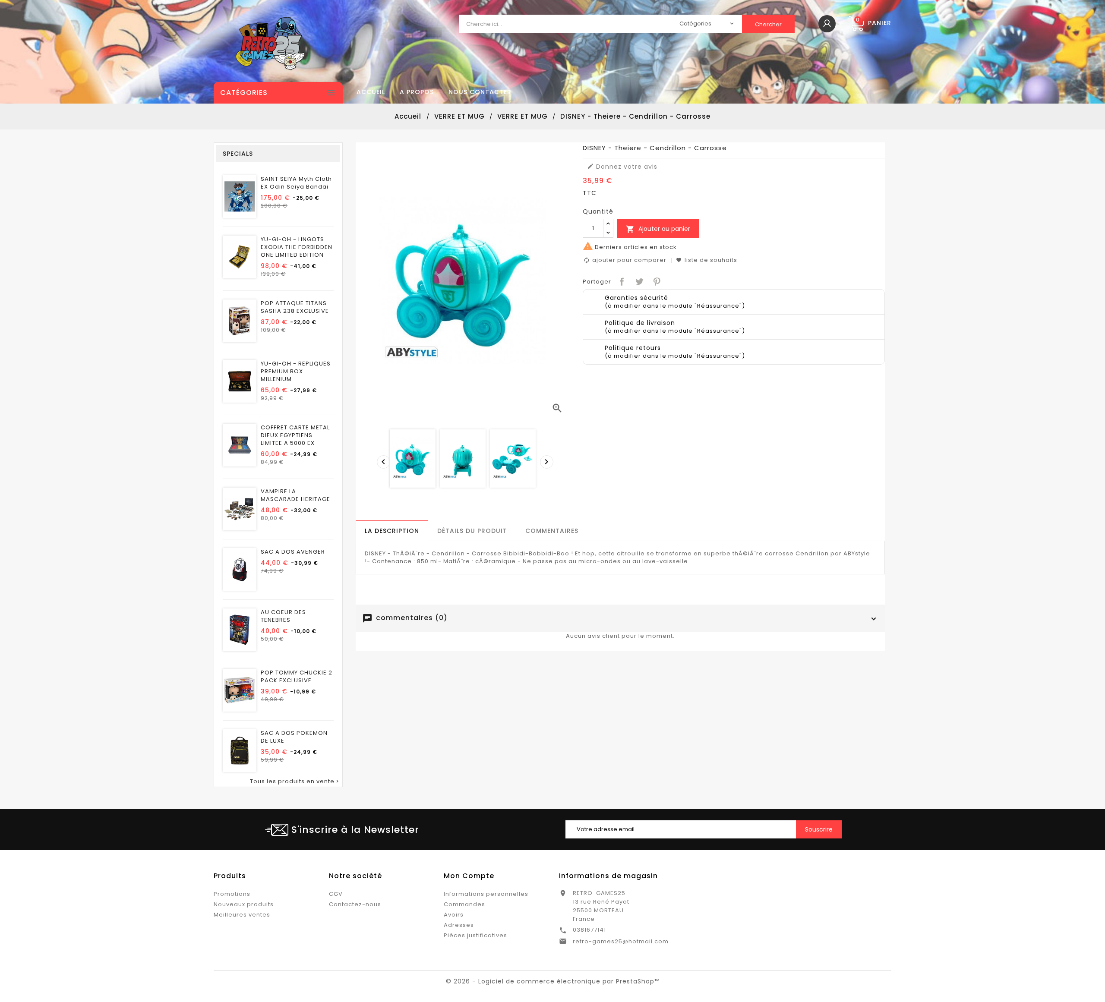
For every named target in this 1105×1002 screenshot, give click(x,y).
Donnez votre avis (622, 166)
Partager (621, 280)
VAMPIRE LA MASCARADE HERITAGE (295, 495)
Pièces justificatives (475, 935)
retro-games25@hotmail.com (621, 941)
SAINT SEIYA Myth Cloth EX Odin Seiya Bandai (296, 183)
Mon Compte (469, 876)
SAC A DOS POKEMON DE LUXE (294, 737)
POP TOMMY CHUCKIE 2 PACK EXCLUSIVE (296, 676)
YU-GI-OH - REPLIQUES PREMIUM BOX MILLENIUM (296, 371)
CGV (336, 894)
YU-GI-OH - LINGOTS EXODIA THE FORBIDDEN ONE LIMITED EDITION (296, 247)
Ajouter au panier (658, 228)
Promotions (232, 894)
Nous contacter (479, 92)
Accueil (371, 92)
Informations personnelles (486, 894)
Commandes (464, 904)
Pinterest (656, 280)
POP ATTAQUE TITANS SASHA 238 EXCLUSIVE (295, 307)
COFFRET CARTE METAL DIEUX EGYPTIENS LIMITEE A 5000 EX (295, 435)
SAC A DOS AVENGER (293, 552)
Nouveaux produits (244, 904)
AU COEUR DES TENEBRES (283, 616)
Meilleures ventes (242, 915)
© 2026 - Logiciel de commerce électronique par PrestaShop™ (553, 981)
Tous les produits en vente (295, 781)
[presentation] (381, 459)
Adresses (459, 925)
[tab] (392, 530)
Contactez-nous (355, 904)
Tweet (638, 280)
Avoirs (454, 915)
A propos (417, 92)
